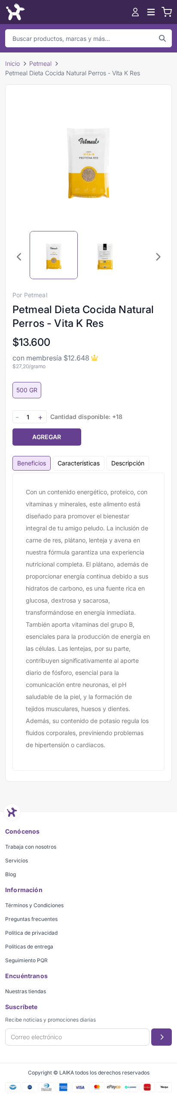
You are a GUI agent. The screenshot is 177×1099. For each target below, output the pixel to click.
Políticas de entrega (29, 946)
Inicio (12, 63)
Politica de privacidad (31, 933)
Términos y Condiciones (34, 905)
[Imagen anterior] (19, 257)
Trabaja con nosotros (30, 846)
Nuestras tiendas (25, 991)
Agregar (46, 436)
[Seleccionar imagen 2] (105, 255)
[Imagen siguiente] (158, 257)
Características (79, 463)
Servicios (16, 860)
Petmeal (40, 63)
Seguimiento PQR (26, 960)
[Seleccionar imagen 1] (54, 255)
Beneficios (31, 463)
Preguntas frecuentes (31, 919)
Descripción (127, 463)
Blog (10, 874)
